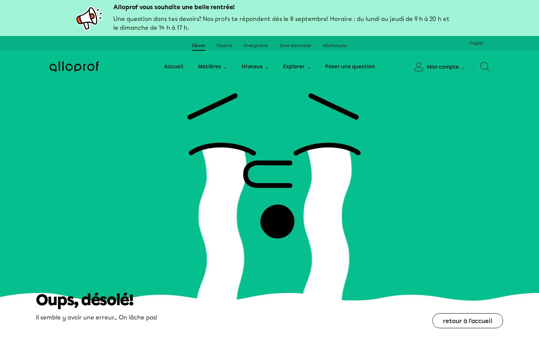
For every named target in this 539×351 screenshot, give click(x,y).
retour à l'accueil (467, 321)
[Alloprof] (74, 66)
